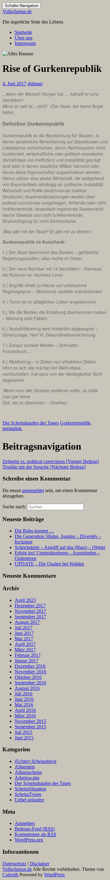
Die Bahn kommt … (34, 530)
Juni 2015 (24, 737)
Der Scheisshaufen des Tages (30, 422)
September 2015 (30, 726)
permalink (12, 428)
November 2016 (30, 671)
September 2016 (30, 682)
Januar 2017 (26, 660)
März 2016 (25, 715)
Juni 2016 (24, 699)
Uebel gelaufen (29, 799)
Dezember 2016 (30, 666)
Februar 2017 (28, 655)
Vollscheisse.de (17, 11)
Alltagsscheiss (28, 772)
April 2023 (25, 600)
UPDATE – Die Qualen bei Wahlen (49, 563)
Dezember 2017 (30, 605)
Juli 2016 (23, 693)
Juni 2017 (24, 633)
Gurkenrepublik (75, 422)
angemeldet (33, 490)
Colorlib (10, 874)
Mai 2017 (24, 638)
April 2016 (25, 710)
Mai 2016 (24, 704)
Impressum (25, 43)
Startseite (23, 32)
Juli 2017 (23, 627)
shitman (35, 83)
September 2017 (30, 616)
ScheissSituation (30, 788)
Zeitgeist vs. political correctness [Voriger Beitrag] (50, 461)
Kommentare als (35, 834)
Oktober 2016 (28, 677)
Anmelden (25, 823)
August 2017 (27, 622)
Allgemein (25, 766)
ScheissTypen (28, 794)
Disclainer (39, 863)
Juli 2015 (23, 732)
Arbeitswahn (27, 777)
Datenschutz (14, 863)
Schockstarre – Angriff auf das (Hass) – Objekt (60, 547)
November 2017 (30, 611)
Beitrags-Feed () (35, 828)
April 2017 (25, 644)
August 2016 (27, 688)
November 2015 (30, 721)
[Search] (87, 508)
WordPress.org (29, 839)
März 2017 (25, 649)
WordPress (54, 874)
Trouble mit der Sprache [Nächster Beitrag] (44, 466)
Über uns (23, 37)
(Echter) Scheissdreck (36, 761)
